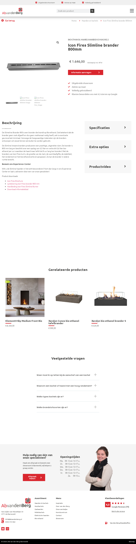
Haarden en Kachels (98, 39)
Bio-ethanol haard (77, 39)
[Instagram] (7, 528)
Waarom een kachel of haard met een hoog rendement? (64, 386)
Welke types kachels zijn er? (50, 396)
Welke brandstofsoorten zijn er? (52, 407)
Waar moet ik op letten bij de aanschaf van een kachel (63, 375)
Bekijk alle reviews (118, 511)
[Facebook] (3, 528)
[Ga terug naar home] (12, 10)
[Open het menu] (132, 10)
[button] (57, 42)
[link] (24, 302)
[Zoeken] (92, 11)
